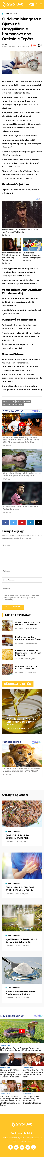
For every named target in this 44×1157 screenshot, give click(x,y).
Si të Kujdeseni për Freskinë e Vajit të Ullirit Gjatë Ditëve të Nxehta (21, 722)
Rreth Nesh (16, 1133)
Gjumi (20, 401)
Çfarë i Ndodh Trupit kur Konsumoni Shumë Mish (17, 836)
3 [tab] (38, 692)
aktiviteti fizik (9, 401)
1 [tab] (35, 692)
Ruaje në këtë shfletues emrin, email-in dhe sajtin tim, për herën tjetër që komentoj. (21, 598)
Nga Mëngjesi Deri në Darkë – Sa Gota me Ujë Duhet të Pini (22, 940)
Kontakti (27, 1133)
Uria (21, 404)
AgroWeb (5, 44)
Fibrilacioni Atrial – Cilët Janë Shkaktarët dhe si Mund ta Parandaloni (20, 888)
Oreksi (28, 401)
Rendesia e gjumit (10, 404)
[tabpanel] (22, 711)
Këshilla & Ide (13, 715)
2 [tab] (37, 692)
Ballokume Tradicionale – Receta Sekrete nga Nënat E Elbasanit (28, 653)
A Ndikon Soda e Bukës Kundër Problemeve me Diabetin (21, 992)
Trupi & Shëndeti (10, 14)
